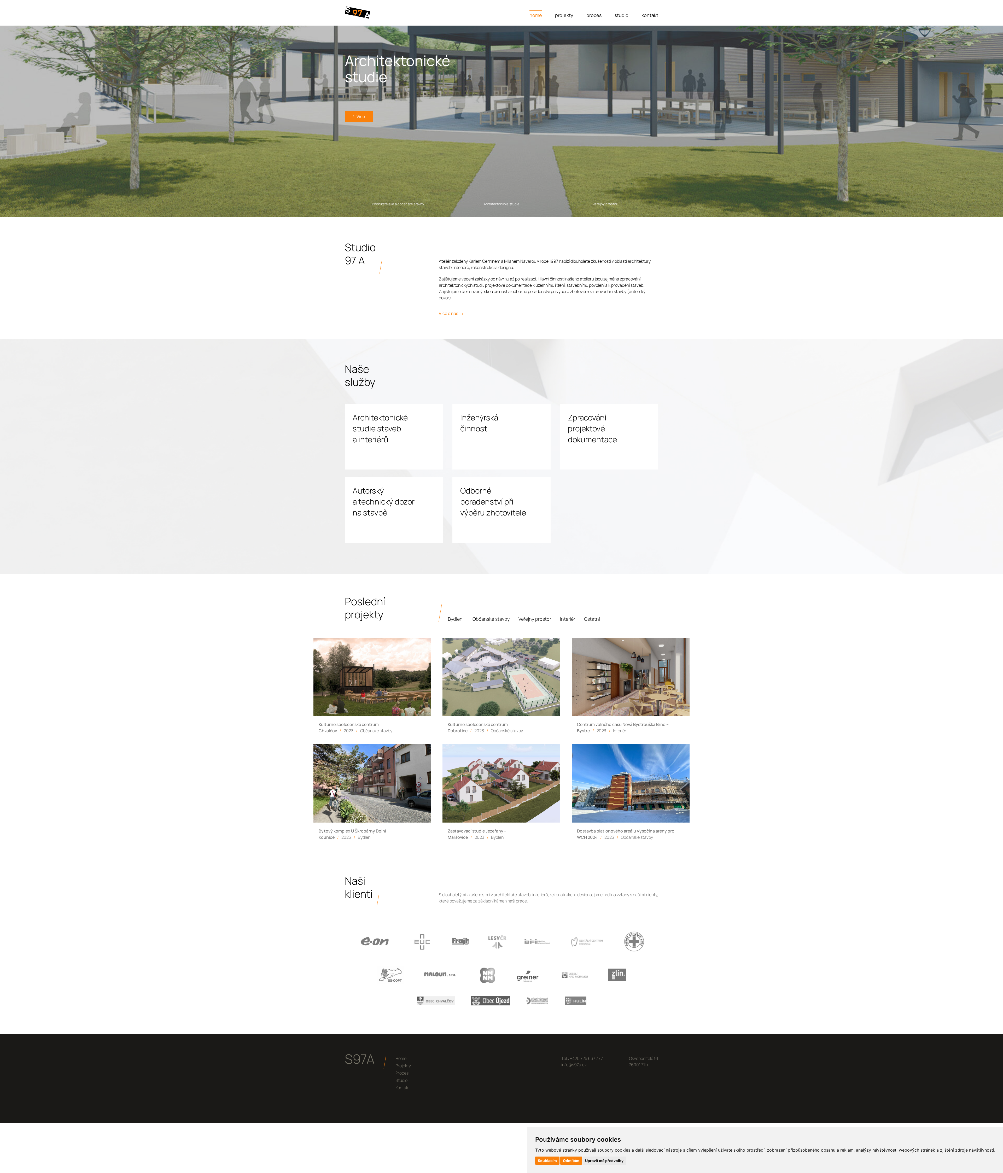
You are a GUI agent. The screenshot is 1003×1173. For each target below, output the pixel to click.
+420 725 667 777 (586, 1058)
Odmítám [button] (571, 1160)
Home (535, 15)
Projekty (564, 15)
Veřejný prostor (534, 619)
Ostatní (592, 619)
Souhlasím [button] (547, 1160)
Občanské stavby (491, 619)
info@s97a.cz (574, 1065)
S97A (360, 1059)
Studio (621, 15)
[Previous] (43, 121)
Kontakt (650, 15)
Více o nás (449, 313)
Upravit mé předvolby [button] (604, 1160)
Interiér (567, 619)
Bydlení (456, 619)
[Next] (959, 121)
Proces (594, 15)
